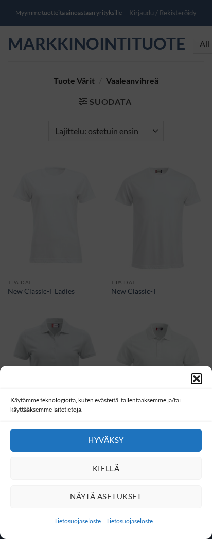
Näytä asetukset (106, 496)
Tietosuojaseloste (77, 521)
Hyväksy (105, 439)
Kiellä (106, 468)
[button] (196, 379)
